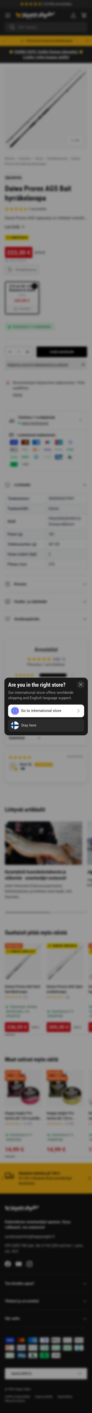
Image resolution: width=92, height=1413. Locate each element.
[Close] (81, 684)
